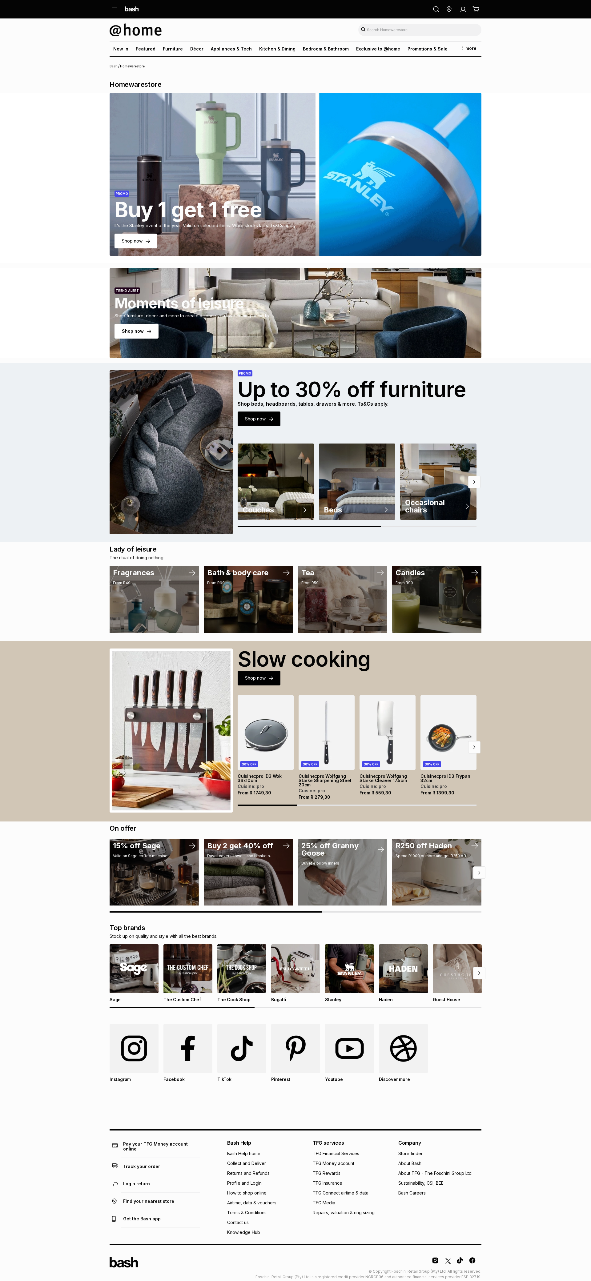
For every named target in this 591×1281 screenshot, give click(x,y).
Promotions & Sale (428, 48)
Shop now (132, 240)
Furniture (173, 48)
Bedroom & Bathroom (326, 48)
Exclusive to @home (378, 48)
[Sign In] (463, 9)
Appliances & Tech (231, 48)
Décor (196, 48)
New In (120, 48)
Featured (145, 48)
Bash (114, 66)
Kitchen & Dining (277, 48)
